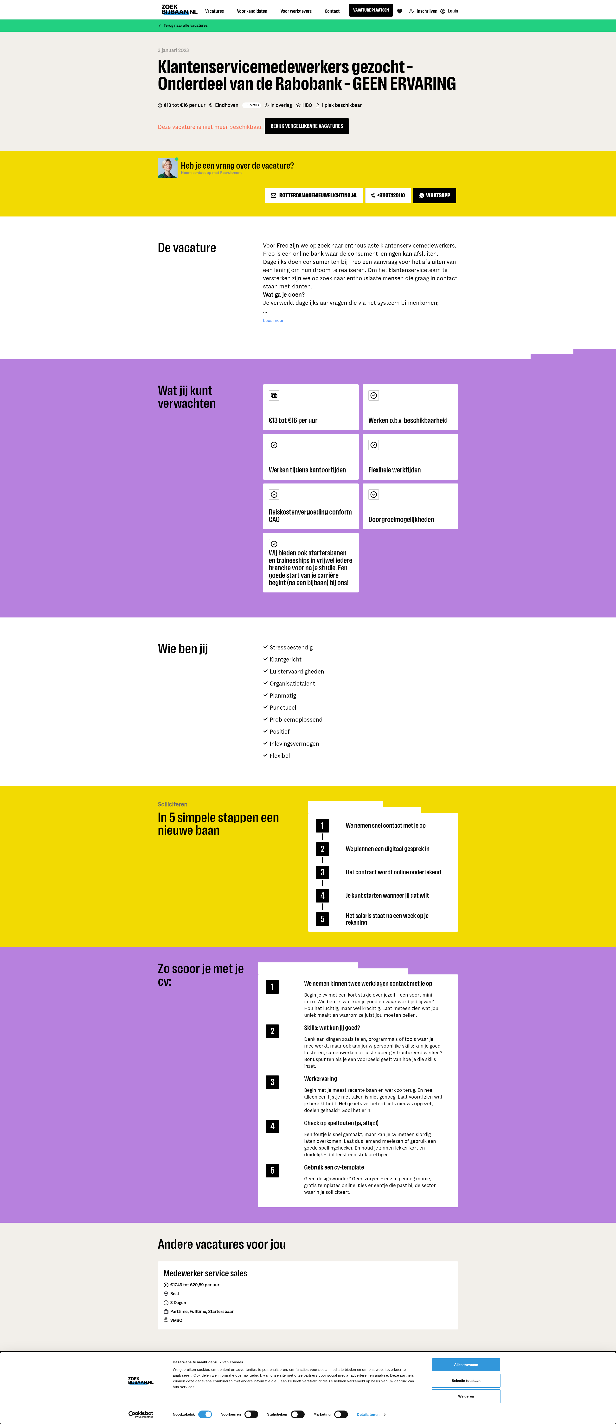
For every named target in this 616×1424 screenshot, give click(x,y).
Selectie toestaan (466, 1381)
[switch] (251, 1414)
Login (452, 10)
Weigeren (466, 1396)
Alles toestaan (466, 1365)
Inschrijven (426, 11)
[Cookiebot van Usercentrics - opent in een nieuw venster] (141, 1414)
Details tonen (368, 1414)
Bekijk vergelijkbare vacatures (307, 126)
